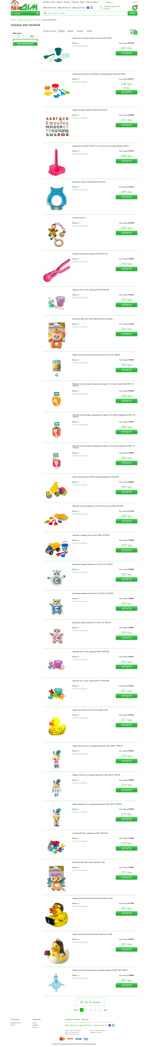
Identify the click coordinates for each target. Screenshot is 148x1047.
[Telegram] (91, 7)
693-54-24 (64, 8)
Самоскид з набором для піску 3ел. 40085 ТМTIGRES (91, 535)
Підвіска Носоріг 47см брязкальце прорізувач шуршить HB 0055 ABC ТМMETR (100, 970)
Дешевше (61, 31)
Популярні (79, 31)
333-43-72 (78, 8)
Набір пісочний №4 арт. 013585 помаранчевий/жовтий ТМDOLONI (95, 477)
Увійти (135, 2)
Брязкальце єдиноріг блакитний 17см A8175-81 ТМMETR (92, 564)
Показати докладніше (79, 46)
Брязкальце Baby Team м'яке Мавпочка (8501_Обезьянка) (92, 319)
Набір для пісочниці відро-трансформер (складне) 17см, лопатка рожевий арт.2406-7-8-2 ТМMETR (103, 447)
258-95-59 (49, 8)
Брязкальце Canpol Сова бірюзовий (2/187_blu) (88, 182)
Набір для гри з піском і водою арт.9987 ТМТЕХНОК (90, 652)
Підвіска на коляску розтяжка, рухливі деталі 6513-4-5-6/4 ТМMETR (96, 355)
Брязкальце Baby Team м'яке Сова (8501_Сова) (88, 862)
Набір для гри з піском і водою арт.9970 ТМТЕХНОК (90, 290)
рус (112, 2)
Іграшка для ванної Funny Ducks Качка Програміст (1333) (92, 898)
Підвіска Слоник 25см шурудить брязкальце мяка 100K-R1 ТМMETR (96, 775)
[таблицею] (131, 33)
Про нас (34, 1022)
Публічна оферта (92, 2)
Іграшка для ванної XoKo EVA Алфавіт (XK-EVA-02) (89, 110)
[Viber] (88, 7)
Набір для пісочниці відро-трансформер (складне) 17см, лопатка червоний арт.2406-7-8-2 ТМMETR (104, 416)
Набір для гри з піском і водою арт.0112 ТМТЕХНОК (90, 681)
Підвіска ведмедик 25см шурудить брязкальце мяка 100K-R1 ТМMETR (97, 804)
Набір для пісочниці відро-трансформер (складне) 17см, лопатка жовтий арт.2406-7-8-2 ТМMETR (103, 385)
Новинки (89, 31)
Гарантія (59, 2)
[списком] (135, 33)
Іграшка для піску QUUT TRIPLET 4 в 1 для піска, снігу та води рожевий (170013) (100, 146)
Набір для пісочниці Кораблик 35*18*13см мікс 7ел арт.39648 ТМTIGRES (98, 506)
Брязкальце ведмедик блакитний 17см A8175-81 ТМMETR (92, 593)
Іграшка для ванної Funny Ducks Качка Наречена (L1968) (92, 934)
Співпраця (75, 2)
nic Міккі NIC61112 (79, 218)
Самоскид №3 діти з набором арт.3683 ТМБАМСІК (90, 833)
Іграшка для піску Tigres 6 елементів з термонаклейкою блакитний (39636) (98, 74)
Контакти (67, 2)
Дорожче (70, 31)
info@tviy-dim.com (96, 1032)
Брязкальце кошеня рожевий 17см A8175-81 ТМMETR (91, 622)
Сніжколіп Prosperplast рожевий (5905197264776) (89, 254)
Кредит (82, 2)
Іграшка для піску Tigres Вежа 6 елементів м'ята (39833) (92, 38)
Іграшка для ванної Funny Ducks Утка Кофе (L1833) (90, 710)
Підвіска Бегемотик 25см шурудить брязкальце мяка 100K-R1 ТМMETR (97, 746)
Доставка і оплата (49, 2)
